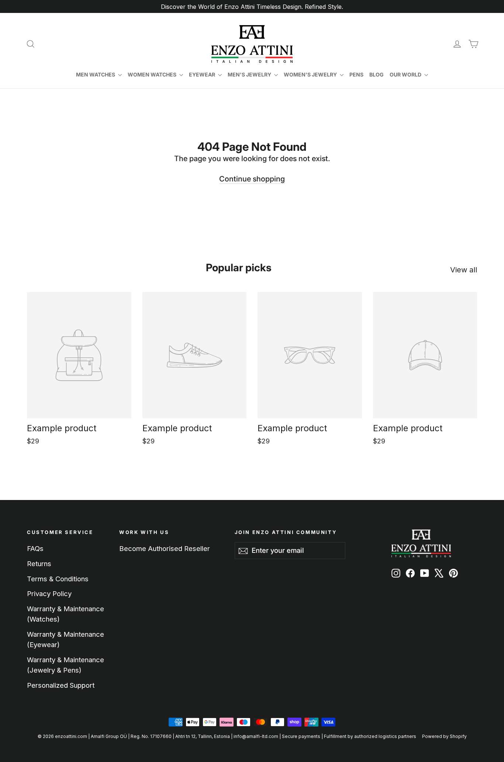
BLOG (376, 74)
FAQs (35, 548)
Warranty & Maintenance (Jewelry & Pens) (65, 665)
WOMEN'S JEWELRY (311, 74)
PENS (356, 74)
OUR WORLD (406, 74)
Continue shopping (252, 178)
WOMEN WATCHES (152, 74)
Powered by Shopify (444, 736)
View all (463, 269)
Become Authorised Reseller (164, 548)
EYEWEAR (202, 74)
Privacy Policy (49, 593)
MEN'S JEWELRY (250, 74)
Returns (39, 563)
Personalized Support (60, 685)
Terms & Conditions (58, 579)
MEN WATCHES (96, 74)
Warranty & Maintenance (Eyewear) (65, 639)
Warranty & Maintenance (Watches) (65, 614)
